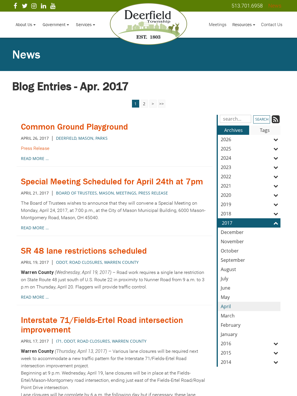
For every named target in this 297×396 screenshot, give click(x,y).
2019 (226, 204)
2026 (226, 139)
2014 (226, 362)
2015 (226, 353)
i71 (59, 341)
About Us (24, 24)
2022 (226, 176)
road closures (85, 262)
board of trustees (76, 193)
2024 (226, 158)
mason (85, 138)
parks (101, 138)
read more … (35, 158)
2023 (226, 167)
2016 (226, 343)
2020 (226, 195)
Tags (265, 130)
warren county (121, 262)
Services (84, 24)
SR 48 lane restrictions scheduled (84, 251)
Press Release (35, 148)
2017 (227, 223)
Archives (233, 130)
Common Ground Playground (74, 127)
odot (61, 262)
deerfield (66, 138)
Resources (242, 24)
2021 (226, 186)
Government (55, 24)
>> (161, 103)
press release (153, 193)
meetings (126, 193)
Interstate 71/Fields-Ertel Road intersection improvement (102, 325)
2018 (226, 213)
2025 (226, 149)
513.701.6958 (247, 6)
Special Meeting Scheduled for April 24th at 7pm (112, 181)
